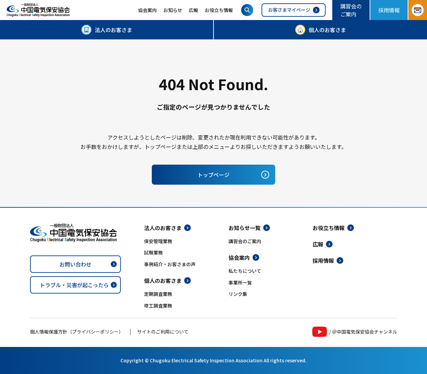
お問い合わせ (75, 264)
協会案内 (147, 10)
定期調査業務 (158, 294)
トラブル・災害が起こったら (74, 285)
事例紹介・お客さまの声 (169, 264)
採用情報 (389, 10)
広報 (193, 10)
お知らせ (172, 10)
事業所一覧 (240, 282)
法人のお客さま (113, 30)
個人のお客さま (327, 30)
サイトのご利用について (162, 331)
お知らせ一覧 (245, 228)
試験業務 (153, 252)
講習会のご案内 (351, 10)
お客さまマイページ (289, 9)
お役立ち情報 (219, 10)
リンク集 (238, 294)
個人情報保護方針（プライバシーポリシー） (76, 331)
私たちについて (245, 270)
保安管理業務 (158, 241)
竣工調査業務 (158, 305)
